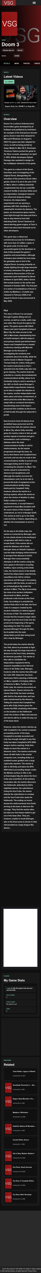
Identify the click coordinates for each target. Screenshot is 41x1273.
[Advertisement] (20, 1036)
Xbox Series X (11, 1269)
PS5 (17, 1269)
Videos (34, 1269)
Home (4, 1269)
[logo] (9, 3)
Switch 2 (28, 1269)
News (16, 63)
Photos (26, 63)
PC (24, 1269)
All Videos (9, 82)
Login (9, 988)
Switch (21, 1269)
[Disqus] (20, 862)
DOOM (17, 56)
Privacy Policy (32, 1271)
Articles (38, 1269)
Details (7, 63)
